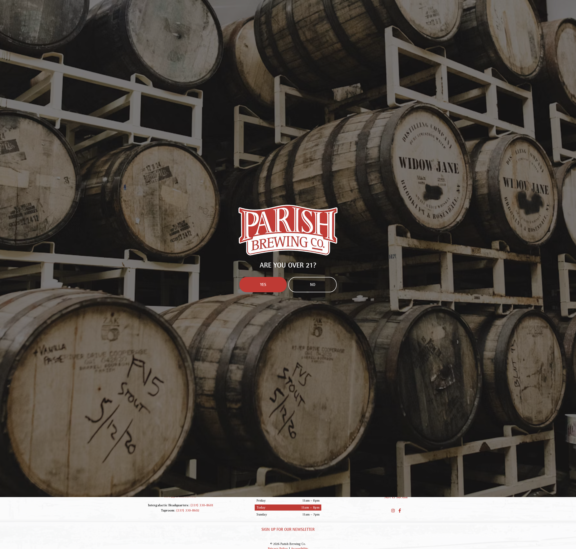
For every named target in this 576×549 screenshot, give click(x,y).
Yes (263, 311)
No (312, 311)
